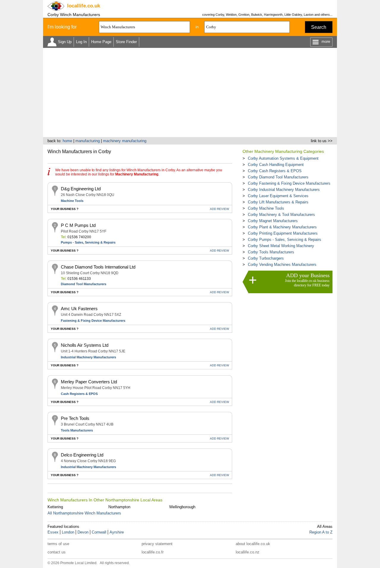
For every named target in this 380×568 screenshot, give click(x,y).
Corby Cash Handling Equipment (276, 164)
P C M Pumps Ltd (78, 225)
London (68, 532)
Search (318, 27)
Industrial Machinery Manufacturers (88, 357)
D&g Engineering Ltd (81, 188)
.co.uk (83, 6)
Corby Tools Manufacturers (271, 252)
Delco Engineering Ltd (82, 454)
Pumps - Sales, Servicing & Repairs (88, 242)
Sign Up (65, 42)
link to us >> (321, 141)
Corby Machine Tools (266, 208)
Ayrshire (117, 532)
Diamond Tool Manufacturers (83, 284)
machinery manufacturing (124, 141)
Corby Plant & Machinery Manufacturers (282, 227)
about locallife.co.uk (253, 544)
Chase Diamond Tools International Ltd (98, 266)
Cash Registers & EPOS (79, 394)
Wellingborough (182, 507)
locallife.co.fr (153, 552)
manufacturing (87, 141)
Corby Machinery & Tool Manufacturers (281, 214)
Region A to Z (320, 532)
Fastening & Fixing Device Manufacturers (93, 320)
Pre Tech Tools (75, 418)
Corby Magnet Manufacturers (273, 221)
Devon (82, 532)
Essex (53, 532)
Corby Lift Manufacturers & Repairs (278, 202)
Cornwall (99, 532)
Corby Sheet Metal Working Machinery (281, 246)
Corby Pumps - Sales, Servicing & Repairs (284, 239)
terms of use (58, 544)
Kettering (55, 507)
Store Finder (126, 42)
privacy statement (157, 544)
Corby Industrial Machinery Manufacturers (284, 189)
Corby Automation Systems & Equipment (283, 158)
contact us (57, 552)
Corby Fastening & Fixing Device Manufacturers (289, 183)
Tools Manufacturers (77, 430)
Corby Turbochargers (266, 258)
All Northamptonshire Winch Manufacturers (84, 513)
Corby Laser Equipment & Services (278, 196)
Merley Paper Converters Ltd (89, 381)
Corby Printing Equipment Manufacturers (283, 233)
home (67, 141)
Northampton (119, 507)
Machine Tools (72, 201)
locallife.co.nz (247, 552)
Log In (81, 42)
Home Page (101, 42)
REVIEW (219, 209)
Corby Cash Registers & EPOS (275, 171)
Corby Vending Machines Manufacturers (282, 264)
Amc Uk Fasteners (79, 308)
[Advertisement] (190, 92)
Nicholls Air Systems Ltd (84, 345)
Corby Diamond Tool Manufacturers (278, 177)
